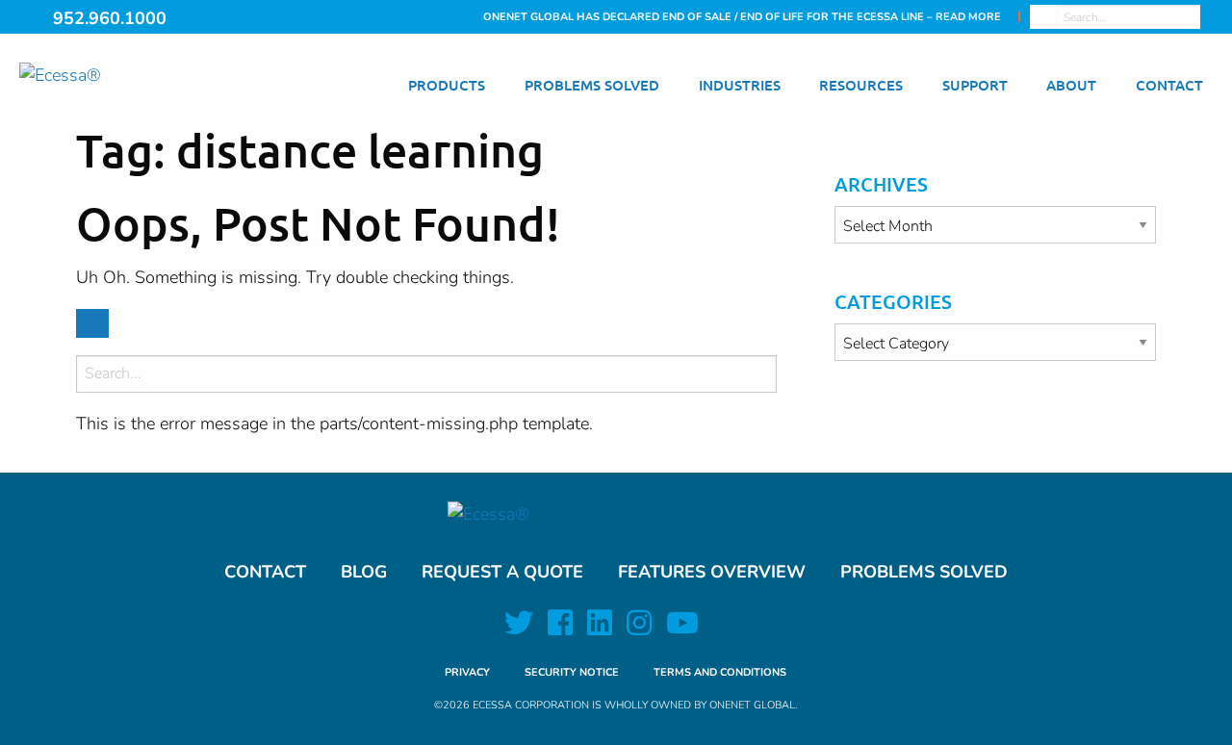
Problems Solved (592, 84)
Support (975, 84)
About (1071, 84)
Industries (740, 84)
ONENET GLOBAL (752, 705)
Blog (364, 571)
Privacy (467, 672)
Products (446, 84)
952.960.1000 (110, 18)
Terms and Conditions (720, 672)
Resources (861, 84)
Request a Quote (502, 571)
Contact (1169, 84)
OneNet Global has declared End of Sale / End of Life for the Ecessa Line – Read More (742, 17)
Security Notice (572, 672)
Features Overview (712, 571)
